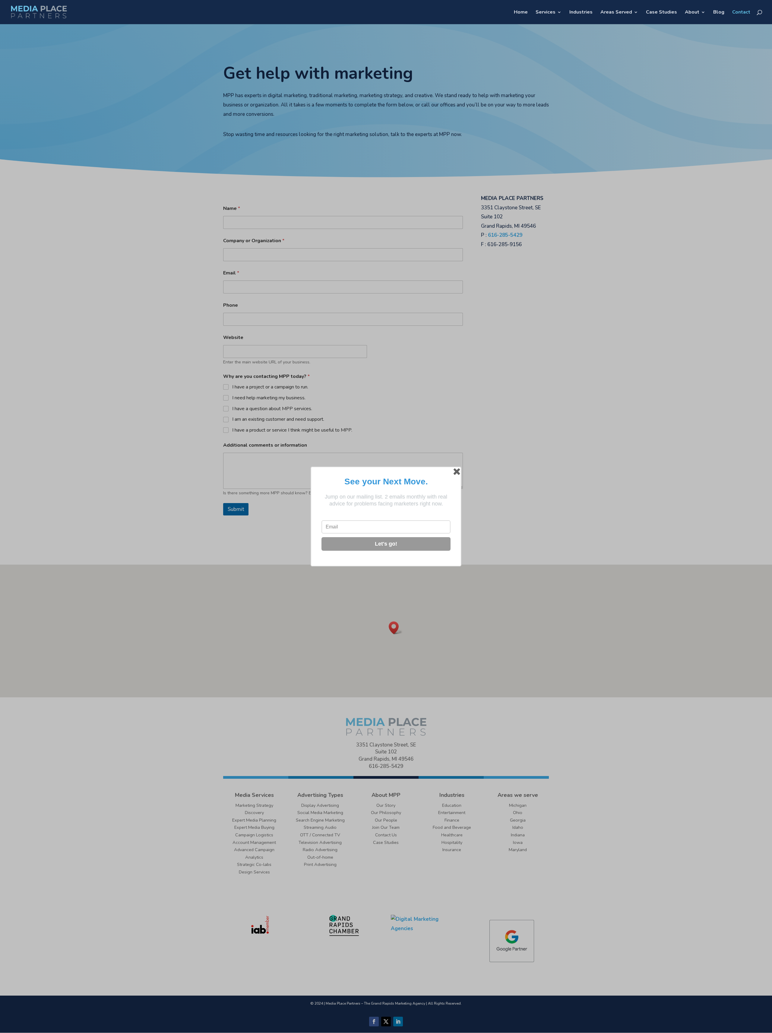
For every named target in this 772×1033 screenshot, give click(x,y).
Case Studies (661, 12)
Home (521, 12)
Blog (718, 12)
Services (545, 12)
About (692, 12)
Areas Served (616, 12)
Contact (741, 12)
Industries (581, 12)
